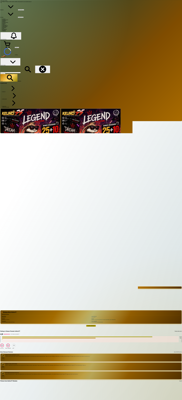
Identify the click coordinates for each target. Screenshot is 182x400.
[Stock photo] (30, 138)
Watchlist (3, 21)
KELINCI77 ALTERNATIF (22, 292)
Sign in (4, 1)
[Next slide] (181, 391)
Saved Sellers (4, 26)
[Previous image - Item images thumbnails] (7, 176)
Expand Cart (17, 47)
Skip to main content (3, 0)
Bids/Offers (4, 20)
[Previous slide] (1, 391)
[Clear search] (42, 69)
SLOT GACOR (25, 1)
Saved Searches (5, 25)
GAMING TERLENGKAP (19, 1)
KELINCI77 (3, 292)
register (7, 1)
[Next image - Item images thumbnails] (7, 252)
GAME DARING (11, 1)
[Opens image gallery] (0, 240)
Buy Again (4, 23)
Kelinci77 (30, 1)
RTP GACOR (29, 292)
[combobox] (10, 72)
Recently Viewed (5, 19)
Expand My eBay (20, 17)
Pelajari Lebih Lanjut (178, 331)
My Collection (4, 29)
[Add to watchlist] (7, 245)
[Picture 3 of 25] (91, 138)
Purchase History (5, 22)
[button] (8, 78)
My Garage (4, 27)
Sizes (3, 28)
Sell (1, 2)
